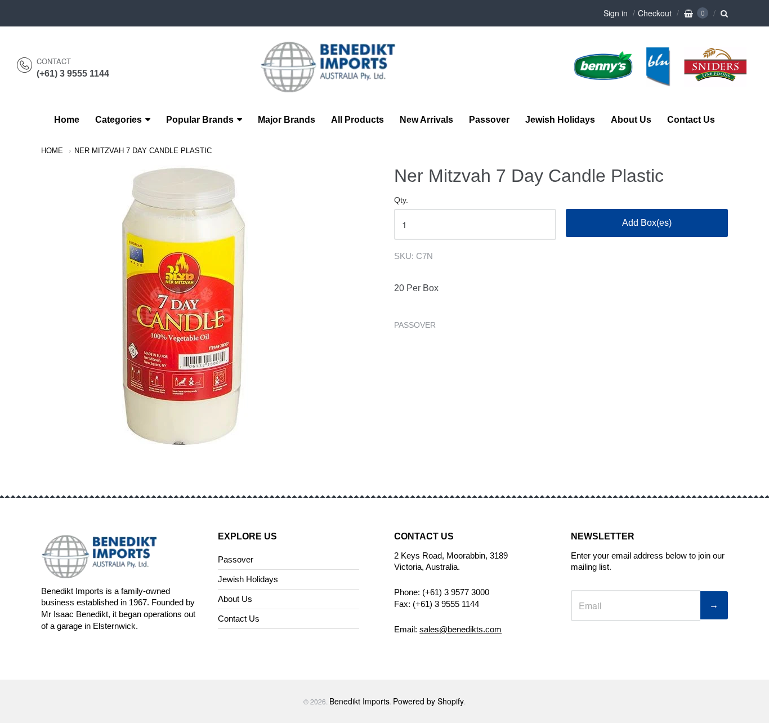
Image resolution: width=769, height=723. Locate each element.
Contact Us (691, 119)
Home (66, 119)
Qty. (401, 200)
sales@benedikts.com (460, 629)
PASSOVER (415, 324)
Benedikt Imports (359, 701)
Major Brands (286, 119)
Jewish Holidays (560, 119)
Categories (118, 119)
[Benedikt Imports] (339, 86)
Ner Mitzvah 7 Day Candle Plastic (143, 150)
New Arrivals (426, 119)
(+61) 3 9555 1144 (73, 73)
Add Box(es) (647, 222)
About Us (631, 119)
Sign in (615, 13)
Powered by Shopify (428, 701)
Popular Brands (200, 119)
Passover (489, 119)
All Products (357, 119)
